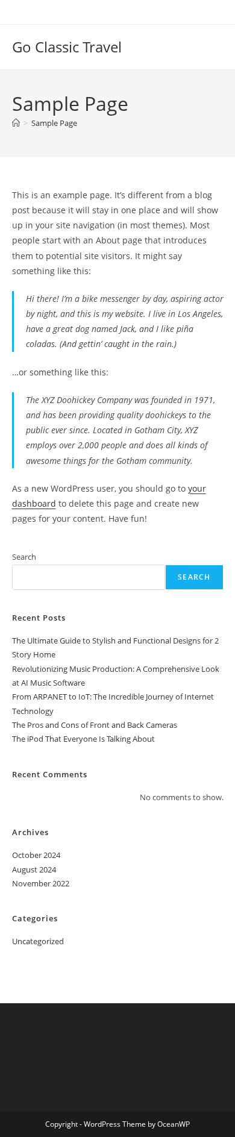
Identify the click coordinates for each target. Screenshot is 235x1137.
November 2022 (40, 883)
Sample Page (54, 122)
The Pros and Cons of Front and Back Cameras (94, 724)
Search (24, 556)
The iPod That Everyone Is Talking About (83, 738)
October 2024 (36, 855)
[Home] (16, 122)
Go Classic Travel (67, 47)
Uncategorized (38, 941)
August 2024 (34, 869)
